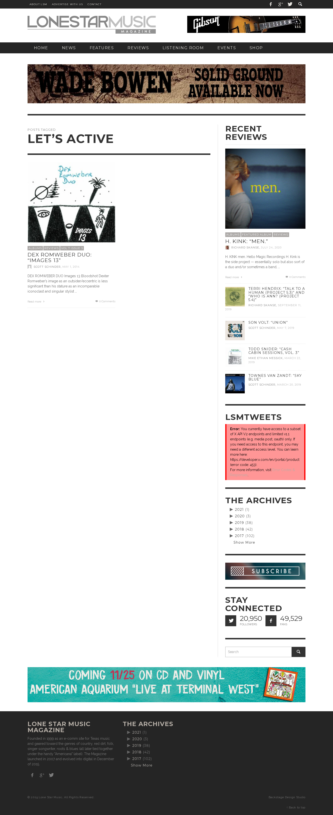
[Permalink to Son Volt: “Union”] (235, 330)
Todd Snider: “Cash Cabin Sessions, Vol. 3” (273, 351)
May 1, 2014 (71, 266)
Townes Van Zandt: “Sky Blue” (275, 377)
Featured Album (256, 234)
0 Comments (106, 301)
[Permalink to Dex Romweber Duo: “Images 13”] (71, 206)
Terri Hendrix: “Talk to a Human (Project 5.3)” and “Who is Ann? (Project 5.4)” (276, 294)
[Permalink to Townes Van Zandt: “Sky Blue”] (235, 383)
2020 (240, 516)
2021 (239, 509)
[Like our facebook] (270, 620)
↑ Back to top (295, 807)
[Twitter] (289, 4)
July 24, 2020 (271, 247)
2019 (239, 523)
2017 (239, 536)
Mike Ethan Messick (265, 358)
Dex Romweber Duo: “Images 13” (60, 257)
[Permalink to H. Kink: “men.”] (265, 188)
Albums (35, 248)
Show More (244, 542)
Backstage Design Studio (287, 797)
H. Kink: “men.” (246, 241)
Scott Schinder (47, 266)
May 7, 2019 (285, 328)
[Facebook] (270, 4)
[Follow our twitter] (230, 620)
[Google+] (280, 4)
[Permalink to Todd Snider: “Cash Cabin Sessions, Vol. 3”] (235, 357)
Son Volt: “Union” (268, 322)
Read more (35, 301)
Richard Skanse (245, 247)
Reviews (51, 248)
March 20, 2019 (289, 384)
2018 (239, 529)
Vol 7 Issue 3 (72, 248)
